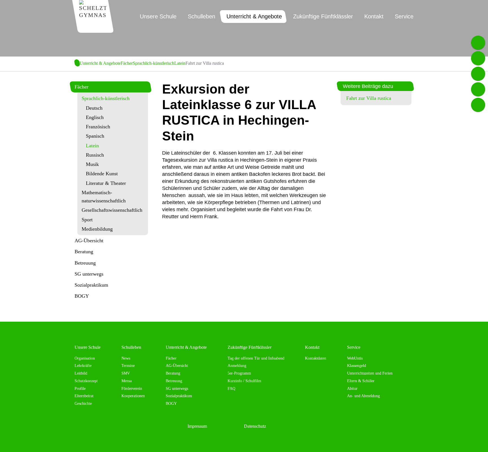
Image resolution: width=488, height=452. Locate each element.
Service (353, 347)
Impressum (197, 426)
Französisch (98, 126)
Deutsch (94, 108)
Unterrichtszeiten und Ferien (370, 373)
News (125, 358)
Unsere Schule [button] (158, 16)
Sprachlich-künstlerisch (153, 63)
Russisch (95, 155)
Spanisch (95, 136)
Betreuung (85, 263)
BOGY (82, 296)
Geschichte (83, 403)
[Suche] (478, 89)
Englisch (95, 117)
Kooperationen (133, 396)
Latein (180, 63)
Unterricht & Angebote (100, 63)
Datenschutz (255, 426)
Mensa (126, 381)
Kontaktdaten (315, 358)
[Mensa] (478, 43)
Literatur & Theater (106, 183)
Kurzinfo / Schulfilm (244, 381)
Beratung (84, 251)
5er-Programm (239, 373)
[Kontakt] (478, 105)
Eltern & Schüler (360, 381)
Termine (128, 366)
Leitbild (81, 373)
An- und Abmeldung (363, 396)
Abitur (352, 388)
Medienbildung (97, 229)
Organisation (85, 358)
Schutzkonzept (86, 381)
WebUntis (355, 358)
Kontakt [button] (374, 16)
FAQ (231, 388)
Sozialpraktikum (91, 285)
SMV (125, 373)
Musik (92, 164)
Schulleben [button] (201, 16)
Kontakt (312, 347)
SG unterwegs (89, 274)
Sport (87, 219)
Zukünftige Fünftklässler (249, 347)
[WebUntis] (478, 74)
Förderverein (131, 388)
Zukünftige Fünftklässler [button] (323, 16)
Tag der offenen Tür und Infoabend (256, 358)
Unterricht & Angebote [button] (254, 16)
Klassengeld (356, 366)
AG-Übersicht (89, 240)
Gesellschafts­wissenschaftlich (112, 210)
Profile (80, 388)
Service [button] (404, 16)
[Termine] (478, 58)
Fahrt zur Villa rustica (368, 98)
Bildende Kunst (102, 173)
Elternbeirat (84, 396)
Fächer (127, 63)
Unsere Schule (88, 347)
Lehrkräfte (83, 366)
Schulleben (131, 347)
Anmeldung (237, 366)
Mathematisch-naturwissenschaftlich (104, 197)
